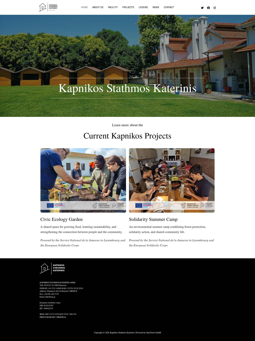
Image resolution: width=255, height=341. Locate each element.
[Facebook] (208, 8)
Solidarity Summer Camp (153, 219)
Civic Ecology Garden (61, 219)
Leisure (143, 7)
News (156, 7)
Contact (169, 7)
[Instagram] (214, 8)
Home (84, 7)
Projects (128, 7)
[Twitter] (202, 8)
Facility (113, 7)
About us (97, 7)
